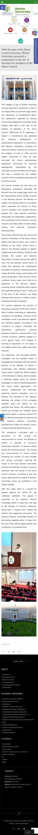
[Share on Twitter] (9, 652)
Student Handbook (8, 754)
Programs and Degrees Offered (12, 699)
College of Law (7, 730)
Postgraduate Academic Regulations (14, 709)
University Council (8, 682)
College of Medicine (8, 732)
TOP (19, 813)
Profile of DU (6, 674)
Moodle (4, 759)
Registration (6, 704)
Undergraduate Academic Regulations (14, 712)
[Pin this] (19, 652)
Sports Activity (6, 749)
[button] (2, 7)
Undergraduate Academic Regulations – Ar (16, 714)
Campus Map (6, 687)
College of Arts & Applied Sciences (13, 717)
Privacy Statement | (22, 823)
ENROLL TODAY (18, 661)
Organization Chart (8, 677)
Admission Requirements (10, 701)
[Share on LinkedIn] (14, 652)
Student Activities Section (10, 746)
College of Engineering (9, 725)
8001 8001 (14, 776)
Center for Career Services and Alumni (14, 752)
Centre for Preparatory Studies (12, 727)
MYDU (4, 762)
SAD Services (6, 744)
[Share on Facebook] (3, 652)
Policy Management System (11, 685)
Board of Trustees (8, 680)
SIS (3, 757)
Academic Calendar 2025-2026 (12, 707)
